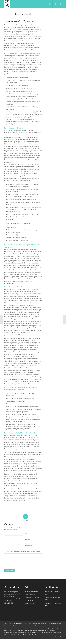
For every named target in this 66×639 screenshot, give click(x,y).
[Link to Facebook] (58, 4)
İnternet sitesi (28, 545)
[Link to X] (55, 4)
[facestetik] (7, 4)
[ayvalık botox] (1, 319)
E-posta (27, 539)
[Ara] (45, 4)
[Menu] (49, 4)
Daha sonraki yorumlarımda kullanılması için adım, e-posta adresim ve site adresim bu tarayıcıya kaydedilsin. (23, 552)
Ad (26, 533)
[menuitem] (45, 4)
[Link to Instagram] (60, 4)
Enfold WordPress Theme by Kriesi (31, 634)
